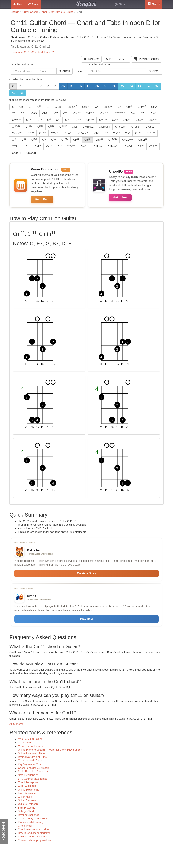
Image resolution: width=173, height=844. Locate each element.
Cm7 (103, 120)
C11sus (98, 146)
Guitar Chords (30, 12)
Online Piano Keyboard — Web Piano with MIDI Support (50, 749)
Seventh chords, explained (33, 836)
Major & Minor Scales (30, 739)
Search (64, 71)
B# (22, 92)
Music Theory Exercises (31, 746)
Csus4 (86, 106)
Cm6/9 (128, 146)
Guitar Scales (25, 796)
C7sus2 (150, 126)
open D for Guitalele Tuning (57, 12)
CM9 (16, 146)
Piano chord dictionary (31, 822)
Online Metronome (28, 789)
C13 (153, 146)
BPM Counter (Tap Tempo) (33, 778)
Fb (88, 86)
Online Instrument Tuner (32, 753)
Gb (97, 86)
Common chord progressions (34, 840)
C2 (119, 106)
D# (131, 86)
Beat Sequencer (27, 793)
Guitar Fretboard (27, 800)
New (19, 4)
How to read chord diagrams (34, 833)
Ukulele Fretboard (28, 804)
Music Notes (25, 742)
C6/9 (34, 113)
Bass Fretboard (26, 807)
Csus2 (58, 106)
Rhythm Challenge (28, 815)
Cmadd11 (32, 152)
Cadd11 (16, 152)
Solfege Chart (26, 811)
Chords (15, 12)
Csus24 (108, 106)
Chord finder (25, 825)
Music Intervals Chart (30, 760)
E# (139, 86)
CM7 (90, 120)
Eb (80, 86)
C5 (96, 106)
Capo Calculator (27, 785)
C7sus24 (17, 133)
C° (48, 106)
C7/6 (74, 126)
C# (122, 86)
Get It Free (42, 199)
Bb (114, 86)
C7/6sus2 (88, 126)
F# (148, 86)
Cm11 (127, 139)
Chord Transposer (28, 782)
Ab (105, 86)
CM (45, 113)
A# (13, 92)
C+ (30, 106)
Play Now (86, 618)
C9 (141, 146)
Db (71, 86)
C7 (56, 113)
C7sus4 (135, 126)
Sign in (155, 4)
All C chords (16, 724)
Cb (63, 86)
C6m (23, 113)
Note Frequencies (28, 775)
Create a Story (86, 573)
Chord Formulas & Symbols (33, 767)
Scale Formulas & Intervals (33, 771)
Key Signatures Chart (30, 764)
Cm (21, 106)
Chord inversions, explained (34, 829)
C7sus (83, 133)
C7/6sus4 (104, 126)
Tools (35, 4)
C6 (13, 113)
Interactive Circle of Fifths (32, 756)
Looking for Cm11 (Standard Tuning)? (32, 52)
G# (156, 86)
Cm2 (154, 106)
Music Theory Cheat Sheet (33, 818)
